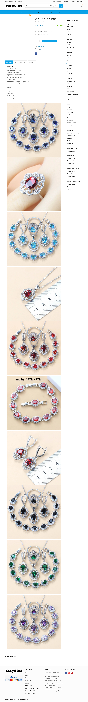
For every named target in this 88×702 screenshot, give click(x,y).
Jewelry (42, 49)
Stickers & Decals (71, 122)
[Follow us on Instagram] (69, 673)
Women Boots (70, 146)
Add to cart (47, 41)
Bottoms (69, 42)
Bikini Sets (69, 34)
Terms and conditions (31, 691)
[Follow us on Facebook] (66, 673)
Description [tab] (9, 62)
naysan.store (13, 699)
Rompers (69, 102)
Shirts (68, 104)
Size (36, 34)
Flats (68, 60)
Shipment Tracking (30, 693)
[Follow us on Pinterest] (72, 673)
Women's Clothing (71, 179)
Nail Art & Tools (71, 81)
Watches (31, 12)
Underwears (70, 138)
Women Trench (71, 171)
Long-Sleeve (70, 73)
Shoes (25, 12)
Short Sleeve (70, 112)
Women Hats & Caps (72, 148)
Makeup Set (70, 76)
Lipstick (69, 71)
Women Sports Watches (73, 168)
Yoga (59, 12)
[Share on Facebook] (36, 53)
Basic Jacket (70, 26)
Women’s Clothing (17, 12)
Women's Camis (71, 176)
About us (27, 675)
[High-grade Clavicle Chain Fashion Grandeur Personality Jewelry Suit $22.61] (62, 19)
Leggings (69, 68)
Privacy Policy (28, 685)
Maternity (69, 78)
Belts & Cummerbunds (72, 32)
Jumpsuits (69, 65)
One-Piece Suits (71, 91)
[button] (32, 16)
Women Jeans (70, 155)
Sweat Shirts (70, 130)
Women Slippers (71, 163)
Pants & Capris (70, 97)
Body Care (69, 39)
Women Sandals (71, 158)
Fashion (44, 12)
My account (28, 680)
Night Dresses (70, 89)
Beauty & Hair (52, 12)
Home (8, 12)
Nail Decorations (71, 84)
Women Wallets (71, 174)
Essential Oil (70, 50)
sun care (69, 128)
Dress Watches (71, 47)
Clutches (69, 45)
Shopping (69, 109)
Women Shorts (70, 161)
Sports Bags (70, 120)
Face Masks (70, 52)
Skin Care (69, 115)
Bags (38, 12)
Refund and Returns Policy (32, 688)
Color (36, 31)
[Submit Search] (61, 6)
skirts (68, 117)
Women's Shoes (71, 184)
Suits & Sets (70, 125)
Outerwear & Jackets (72, 94)
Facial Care (69, 55)
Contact (27, 683)
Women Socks (70, 166)
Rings (68, 99)
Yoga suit (69, 189)
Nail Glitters (70, 86)
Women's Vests (71, 187)
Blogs (26, 678)
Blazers (68, 37)
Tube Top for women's (73, 133)
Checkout (54, 41)
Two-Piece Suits (71, 135)
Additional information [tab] (20, 62)
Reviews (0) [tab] (32, 62)
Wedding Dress (71, 143)
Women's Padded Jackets (73, 181)
